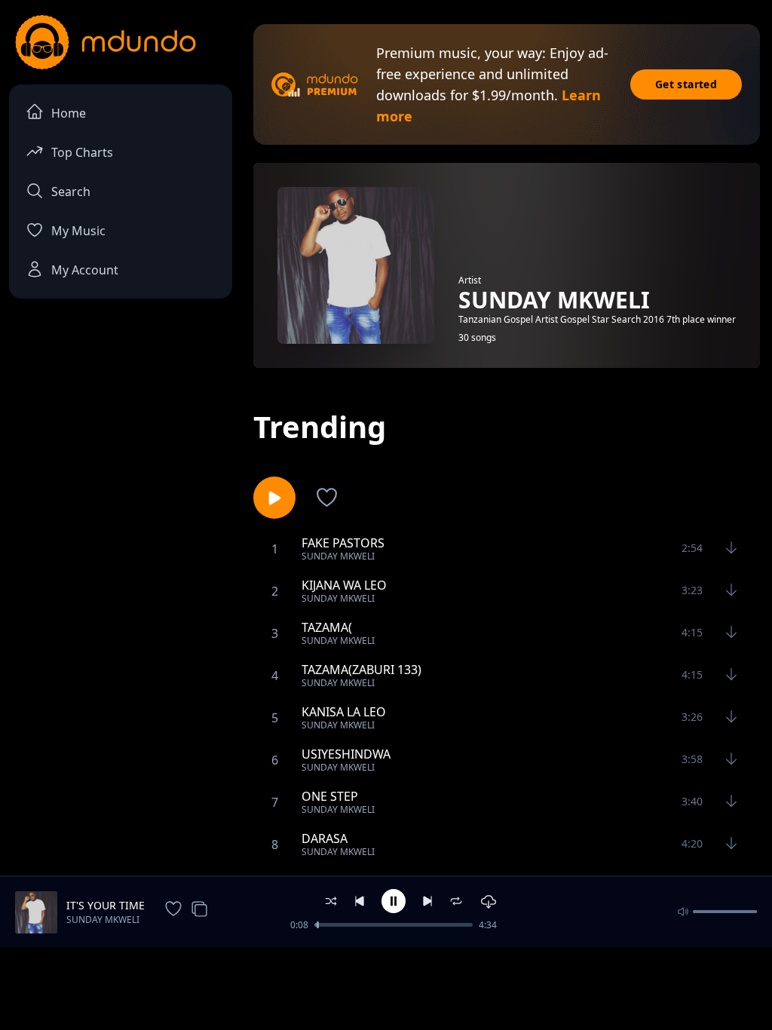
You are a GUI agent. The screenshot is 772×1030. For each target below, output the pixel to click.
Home (68, 113)
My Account (84, 270)
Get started (686, 84)
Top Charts (82, 152)
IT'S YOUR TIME (105, 905)
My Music (78, 230)
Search (70, 191)
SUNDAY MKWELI (102, 919)
